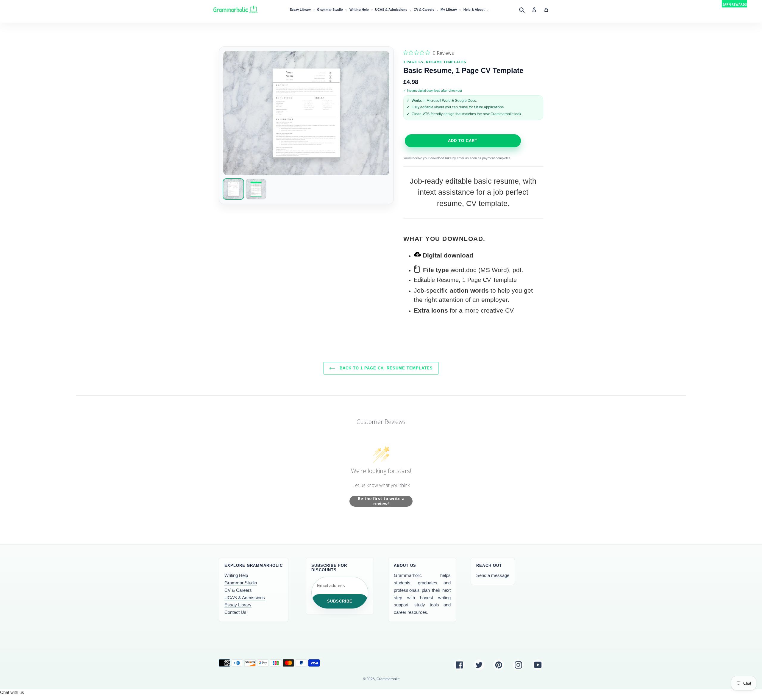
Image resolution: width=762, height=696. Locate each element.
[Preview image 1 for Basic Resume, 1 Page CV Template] (233, 189)
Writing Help (236, 575)
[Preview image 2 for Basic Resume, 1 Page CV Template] (256, 189)
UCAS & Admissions (244, 597)
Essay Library (238, 604)
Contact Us (235, 612)
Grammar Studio (240, 582)
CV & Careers (238, 590)
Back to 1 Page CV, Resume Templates (385, 368)
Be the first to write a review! (381, 501)
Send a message (492, 575)
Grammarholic (388, 679)
